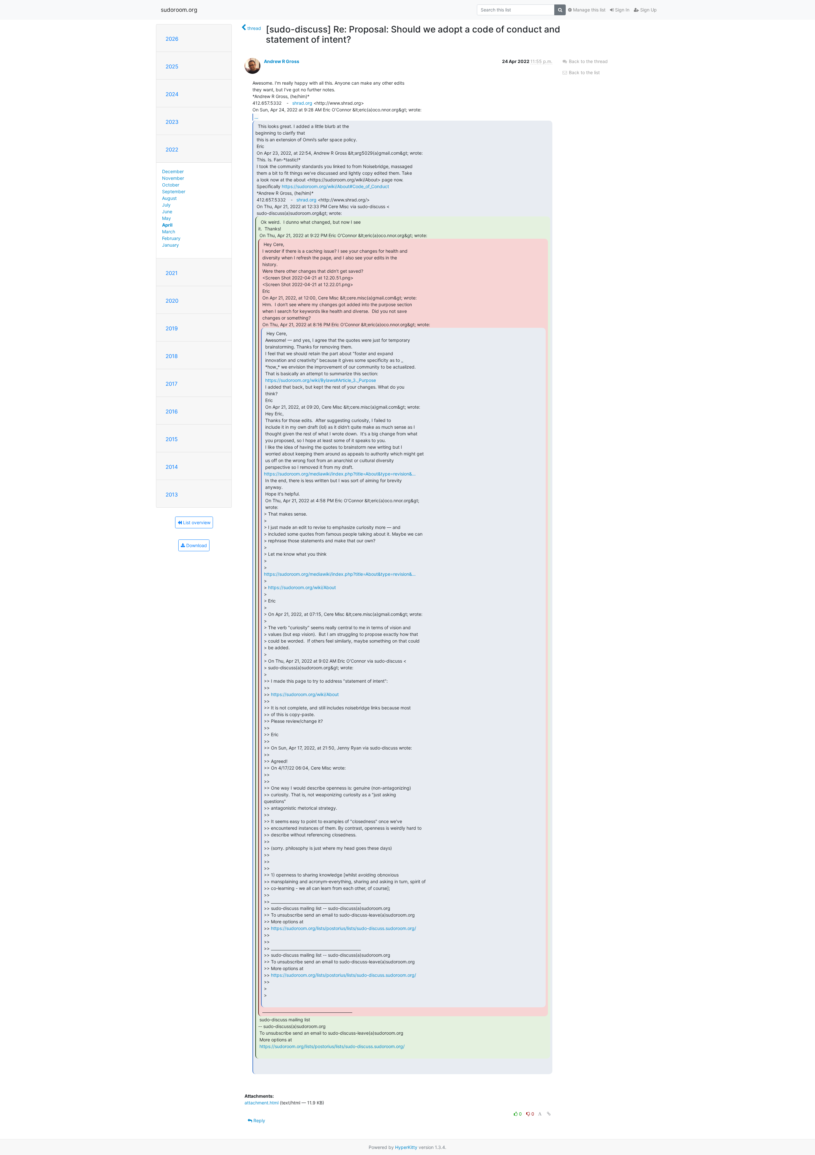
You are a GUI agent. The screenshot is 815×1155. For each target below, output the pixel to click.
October (170, 184)
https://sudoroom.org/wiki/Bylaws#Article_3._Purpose (320, 380)
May (166, 218)
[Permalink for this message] (548, 1114)
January (170, 245)
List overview (196, 522)
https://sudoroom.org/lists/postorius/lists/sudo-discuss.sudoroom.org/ (343, 928)
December (173, 171)
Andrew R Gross (281, 61)
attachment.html (261, 1102)
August (169, 198)
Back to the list (584, 72)
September (173, 191)
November (173, 178)
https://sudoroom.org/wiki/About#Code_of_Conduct (335, 186)
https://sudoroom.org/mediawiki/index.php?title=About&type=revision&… (340, 473)
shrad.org (302, 103)
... (256, 117)
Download (196, 545)
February (171, 238)
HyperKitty (406, 1147)
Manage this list (589, 9)
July (166, 205)
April (167, 225)
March (168, 231)
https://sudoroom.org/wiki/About (302, 587)
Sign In (621, 9)
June (167, 211)
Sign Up (648, 9)
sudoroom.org (179, 9)
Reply (258, 1120)
